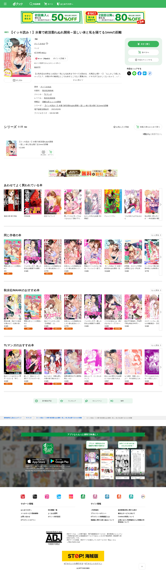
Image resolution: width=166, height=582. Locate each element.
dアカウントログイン (28, 520)
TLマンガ (48, 94)
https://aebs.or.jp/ (74, 542)
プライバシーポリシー (98, 513)
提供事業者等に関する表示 (127, 510)
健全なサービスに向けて (126, 513)
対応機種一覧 (52, 510)
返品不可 (37, 67)
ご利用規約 (95, 510)
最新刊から (157, 134)
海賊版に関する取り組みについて (102, 520)
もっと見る (155, 235)
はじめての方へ (26, 510)
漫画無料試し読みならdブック (13, 417)
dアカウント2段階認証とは (100, 517)
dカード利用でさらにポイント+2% (46, 63)
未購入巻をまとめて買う (150, 127)
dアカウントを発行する (73, 563)
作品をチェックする (145, 60)
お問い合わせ (25, 517)
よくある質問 (52, 513)
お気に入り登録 (122, 127)
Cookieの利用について (126, 517)
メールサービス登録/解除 (29, 513)
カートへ (145, 52)
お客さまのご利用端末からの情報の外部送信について (131, 521)
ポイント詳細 (58, 58)
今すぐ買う (145, 44)
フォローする (47, 43)
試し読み (19, 80)
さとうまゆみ (39, 44)
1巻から (146, 134)
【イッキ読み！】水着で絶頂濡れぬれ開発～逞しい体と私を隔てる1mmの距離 (36, 143)
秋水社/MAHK (47, 90)
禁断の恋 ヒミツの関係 (51, 102)
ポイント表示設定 (54, 517)
